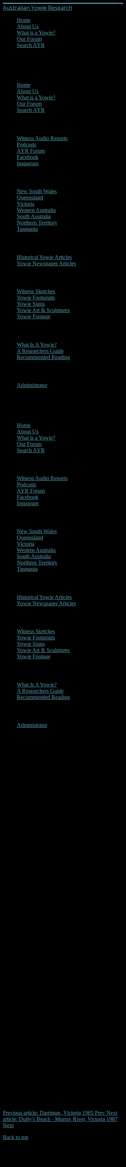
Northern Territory (37, 223)
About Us (27, 26)
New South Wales (37, 191)
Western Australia (36, 210)
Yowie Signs (31, 304)
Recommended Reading (43, 357)
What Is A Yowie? (37, 345)
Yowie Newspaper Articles (46, 263)
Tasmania (27, 229)
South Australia (34, 216)
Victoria (25, 204)
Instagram (27, 163)
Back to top (15, 1137)
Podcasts (26, 144)
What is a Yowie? (36, 33)
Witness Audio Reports (42, 138)
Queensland (30, 197)
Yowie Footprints (36, 298)
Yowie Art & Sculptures (43, 310)
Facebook (27, 157)
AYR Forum (31, 151)
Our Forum (29, 39)
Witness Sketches (36, 291)
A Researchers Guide (40, 351)
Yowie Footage (33, 316)
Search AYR (31, 45)
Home (23, 20)
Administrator (32, 385)
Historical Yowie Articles (44, 257)
